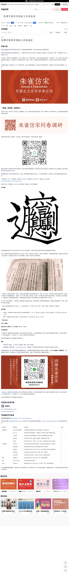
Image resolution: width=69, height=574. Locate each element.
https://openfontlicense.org (49, 421)
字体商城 (36, 4)
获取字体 (64, 9)
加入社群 (57, 4)
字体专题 (28, 4)
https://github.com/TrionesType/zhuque (11, 181)
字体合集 (16, 4)
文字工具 (32, 4)
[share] (52, 9)
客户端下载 (65, 4)
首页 (8, 4)
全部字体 (12, 4)
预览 (51, 32)
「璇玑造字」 (4, 392)
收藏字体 (57, 9)
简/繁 (65, 32)
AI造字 (19, 4)
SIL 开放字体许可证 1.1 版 (15, 421)
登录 (52, 4)
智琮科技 (11, 392)
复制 (12, 22)
